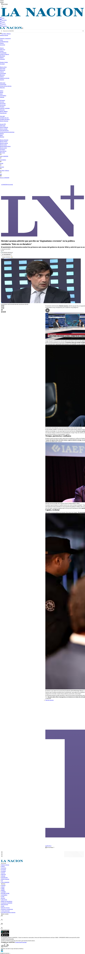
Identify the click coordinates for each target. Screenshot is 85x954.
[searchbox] (42, 31)
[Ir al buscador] (2, 6)
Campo (2, 51)
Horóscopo (3, 105)
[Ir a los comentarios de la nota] (3, 306)
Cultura (2, 72)
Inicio (3, 18)
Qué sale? (2, 116)
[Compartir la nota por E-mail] (5, 312)
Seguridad (2, 68)
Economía (10, 184)
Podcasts (2, 110)
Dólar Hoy (2, 49)
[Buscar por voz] (83, 31)
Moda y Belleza (4, 111)
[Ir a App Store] (5, 936)
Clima (1, 40)
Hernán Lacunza (49, 700)
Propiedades (3, 52)
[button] (42, 102)
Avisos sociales (3, 129)
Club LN (3, 24)
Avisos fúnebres (4, 127)
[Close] (2, 852)
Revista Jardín (3, 148)
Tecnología (2, 103)
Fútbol (1, 91)
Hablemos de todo (4, 78)
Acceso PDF (3, 124)
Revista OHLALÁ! (4, 140)
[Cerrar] (22, 28)
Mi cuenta (4, 26)
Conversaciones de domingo (7, 132)
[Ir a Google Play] (5, 933)
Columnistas (3, 84)
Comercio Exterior (4, 54)
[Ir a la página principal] (42, 16)
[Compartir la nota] (2, 308)
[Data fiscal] (2, 951)
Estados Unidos (4, 62)
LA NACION (4, 184)
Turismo (2, 102)
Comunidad (3, 73)
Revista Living (3, 144)
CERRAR (2, 0)
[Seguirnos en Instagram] (2, 924)
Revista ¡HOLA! (3, 141)
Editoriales (2, 83)
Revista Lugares (4, 143)
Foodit (3, 22)
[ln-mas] (42, 238)
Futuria (2, 48)
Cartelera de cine (4, 118)
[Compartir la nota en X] (3, 312)
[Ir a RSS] (2, 928)
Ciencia (2, 76)
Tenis (1, 94)
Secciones (4, 20)
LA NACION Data (4, 41)
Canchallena (3, 95)
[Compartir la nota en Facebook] (2, 312)
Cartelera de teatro (5, 119)
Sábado (2, 133)
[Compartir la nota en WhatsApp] (3, 308)
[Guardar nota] (2, 306)
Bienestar (2, 75)
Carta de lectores (4, 130)
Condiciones (18, 942)
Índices (2, 57)
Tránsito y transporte (5, 38)
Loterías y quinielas (5, 108)
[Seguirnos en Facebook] (2, 916)
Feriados (2, 106)
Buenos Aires (3, 67)
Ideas (1, 135)
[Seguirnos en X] (2, 920)
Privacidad (23, 942)
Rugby (1, 92)
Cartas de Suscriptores (5, 86)
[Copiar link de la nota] (2, 310)
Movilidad (2, 56)
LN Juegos (2, 100)
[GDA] (5, 947)
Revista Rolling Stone (5, 146)
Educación (2, 70)
